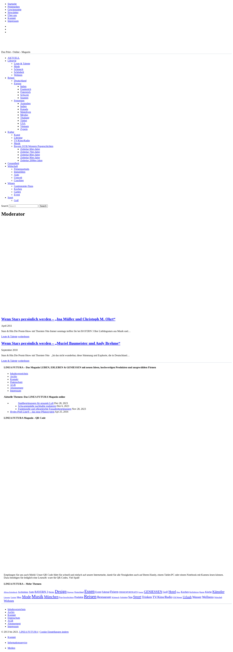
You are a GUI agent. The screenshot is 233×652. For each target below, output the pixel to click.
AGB (13, 385)
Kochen (18, 189)
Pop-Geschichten (66, 597)
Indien (23, 106)
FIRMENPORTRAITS (128, 592)
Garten (17, 191)
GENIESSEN (153, 592)
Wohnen (18, 75)
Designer (70, 592)
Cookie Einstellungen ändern (54, 631)
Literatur (18, 137)
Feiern (114, 591)
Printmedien (14, 6)
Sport (10, 197)
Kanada (24, 109)
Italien (23, 86)
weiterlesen (23, 336)
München (51, 597)
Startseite (12, 4)
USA (23, 123)
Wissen (11, 183)
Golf (16, 200)
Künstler (218, 592)
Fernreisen (19, 100)
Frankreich (25, 89)
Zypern (24, 129)
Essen (89, 591)
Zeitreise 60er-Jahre (30, 149)
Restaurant (104, 597)
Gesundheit (13, 163)
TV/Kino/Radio (22, 140)
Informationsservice (17, 642)
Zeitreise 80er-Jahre (30, 154)
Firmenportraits (21, 169)
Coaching (19, 180)
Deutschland (20, 80)
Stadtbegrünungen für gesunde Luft (36, 403)
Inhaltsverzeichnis (19, 373)
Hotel (172, 592)
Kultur (11, 132)
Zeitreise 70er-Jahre (30, 152)
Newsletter (13, 12)
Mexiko (24, 115)
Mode (17, 66)
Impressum (13, 21)
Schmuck (18, 69)
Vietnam (24, 126)
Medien (11, 648)
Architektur (23, 592)
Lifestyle (12, 60)
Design (61, 591)
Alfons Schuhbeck (10, 592)
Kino (178, 592)
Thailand (24, 117)
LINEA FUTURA (28, 631)
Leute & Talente (22, 63)
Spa (130, 597)
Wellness (208, 597)
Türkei (23, 120)
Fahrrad (106, 591)
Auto (16, 174)
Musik (17, 143)
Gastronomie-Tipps (23, 186)
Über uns (12, 15)
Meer (19, 597)
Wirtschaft (13, 166)
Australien (25, 103)
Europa (17, 83)
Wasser (196, 597)
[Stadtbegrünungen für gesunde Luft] (14, 409)
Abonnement (16, 387)
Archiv (13, 376)
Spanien (24, 97)
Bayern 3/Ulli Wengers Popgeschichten (33, 146)
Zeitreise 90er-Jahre (30, 157)
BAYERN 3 (41, 591)
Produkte (78, 597)
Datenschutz (16, 382)
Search (4, 206)
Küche (208, 591)
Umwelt (18, 177)
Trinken (147, 597)
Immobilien (19, 172)
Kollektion (194, 592)
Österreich (25, 92)
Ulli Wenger (177, 597)
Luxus (13, 597)
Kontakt (12, 18)
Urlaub (187, 597)
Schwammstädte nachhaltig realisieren (37, 406)
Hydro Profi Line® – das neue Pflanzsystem (32, 411)
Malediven (25, 112)
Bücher (51, 592)
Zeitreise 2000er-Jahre (31, 160)
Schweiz (24, 95)
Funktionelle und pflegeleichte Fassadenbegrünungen (44, 409)
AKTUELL (14, 58)
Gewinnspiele (14, 9)
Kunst (17, 134)
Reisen (11, 77)
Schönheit (19, 72)
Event (17, 194)
